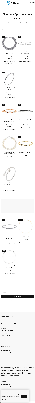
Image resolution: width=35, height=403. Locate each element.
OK (24, 396)
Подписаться (17, 296)
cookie (18, 394)
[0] (30, 3)
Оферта (3, 381)
